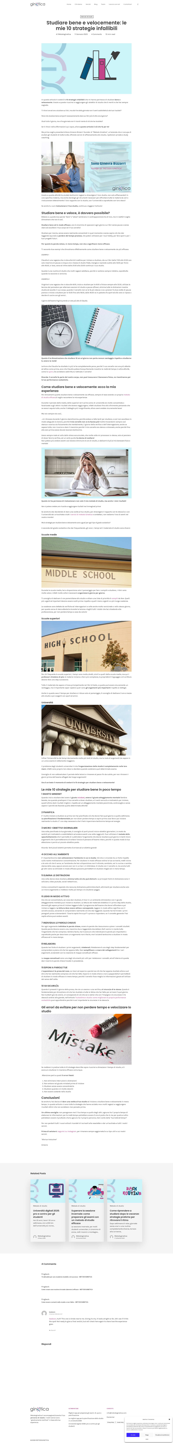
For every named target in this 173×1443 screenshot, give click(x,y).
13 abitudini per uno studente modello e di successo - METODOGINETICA (66, 1277)
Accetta (133, 1435)
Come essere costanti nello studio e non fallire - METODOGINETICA (64, 1302)
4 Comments (96, 34)
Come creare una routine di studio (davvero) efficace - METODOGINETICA (67, 1289)
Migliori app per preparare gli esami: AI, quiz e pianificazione (85, 1414)
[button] (169, 1419)
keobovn (52, 1312)
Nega (146, 1435)
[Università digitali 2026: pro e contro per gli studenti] (47, 1210)
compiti (114, 598)
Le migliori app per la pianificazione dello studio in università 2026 (86, 1419)
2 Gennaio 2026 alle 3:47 (55, 1314)
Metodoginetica (64, 34)
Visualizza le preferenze (162, 1435)
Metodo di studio (87, 17)
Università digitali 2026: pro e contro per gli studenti (84, 1425)
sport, (50, 372)
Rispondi (53, 1330)
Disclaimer (110, 1417)
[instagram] (141, 4)
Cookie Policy (120, 1422)
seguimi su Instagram (67, 1131)
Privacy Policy (110, 1422)
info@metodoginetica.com (117, 1413)
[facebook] (137, 4)
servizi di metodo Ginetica (81, 515)
